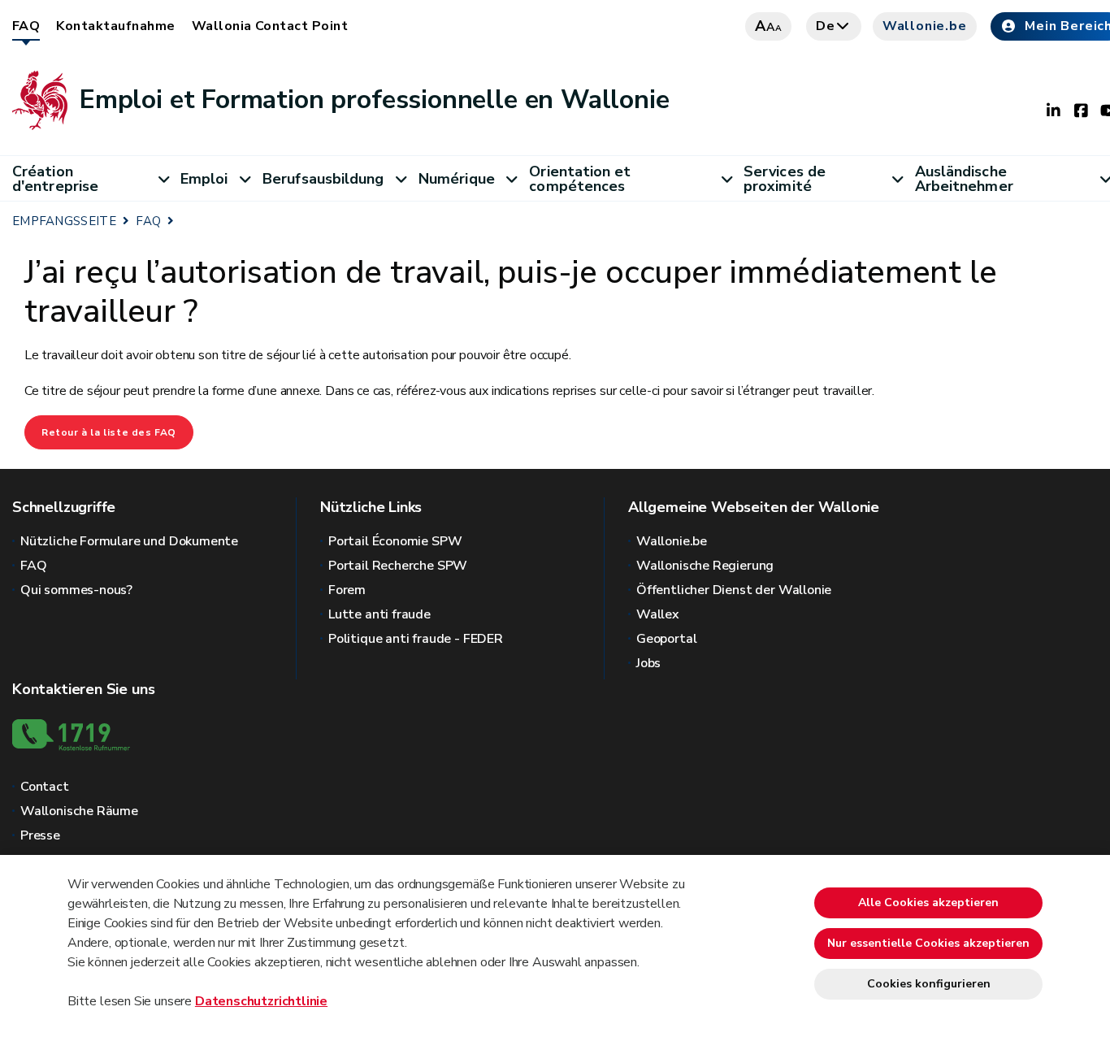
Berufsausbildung (323, 179)
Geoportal (666, 639)
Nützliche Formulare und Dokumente (129, 541)
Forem (347, 590)
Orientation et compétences (580, 179)
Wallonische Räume (79, 811)
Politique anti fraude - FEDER (415, 639)
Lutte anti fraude (379, 614)
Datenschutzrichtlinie (261, 1001)
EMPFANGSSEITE (64, 221)
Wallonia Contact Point (270, 26)
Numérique (456, 179)
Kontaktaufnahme (115, 26)
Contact (44, 787)
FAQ (26, 26)
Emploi (204, 179)
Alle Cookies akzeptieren (928, 902)
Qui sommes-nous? (76, 590)
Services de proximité (785, 179)
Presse (40, 835)
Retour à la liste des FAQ (108, 432)
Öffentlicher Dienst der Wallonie (733, 590)
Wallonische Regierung (705, 566)
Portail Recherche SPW (397, 566)
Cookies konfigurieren (929, 983)
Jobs (648, 663)
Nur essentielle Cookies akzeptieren (928, 943)
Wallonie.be (924, 26)
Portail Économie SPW (395, 541)
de (825, 26)
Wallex (657, 614)
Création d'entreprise (55, 179)
